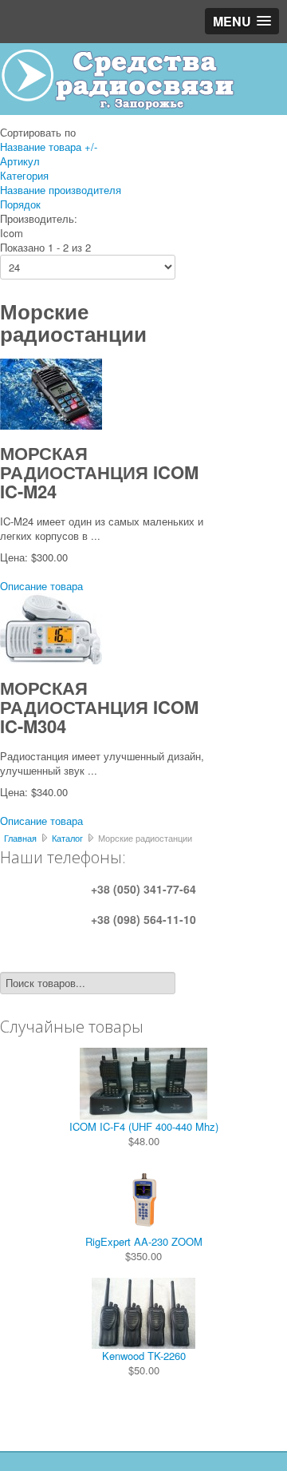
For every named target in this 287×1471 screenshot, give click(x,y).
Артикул (20, 161)
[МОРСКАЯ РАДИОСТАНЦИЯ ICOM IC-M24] (51, 392)
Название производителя (60, 189)
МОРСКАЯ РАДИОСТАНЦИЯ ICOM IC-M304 (99, 707)
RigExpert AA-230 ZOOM (143, 1241)
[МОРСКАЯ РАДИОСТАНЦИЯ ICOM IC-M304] (51, 627)
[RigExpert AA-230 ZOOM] (143, 1196)
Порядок (20, 204)
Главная (20, 837)
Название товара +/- (48, 146)
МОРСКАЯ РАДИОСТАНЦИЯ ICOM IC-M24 (99, 472)
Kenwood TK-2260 (144, 1355)
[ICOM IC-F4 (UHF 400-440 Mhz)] (143, 1081)
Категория (24, 175)
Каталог (67, 837)
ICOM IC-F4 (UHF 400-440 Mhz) (143, 1126)
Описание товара (41, 585)
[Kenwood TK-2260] (143, 1311)
